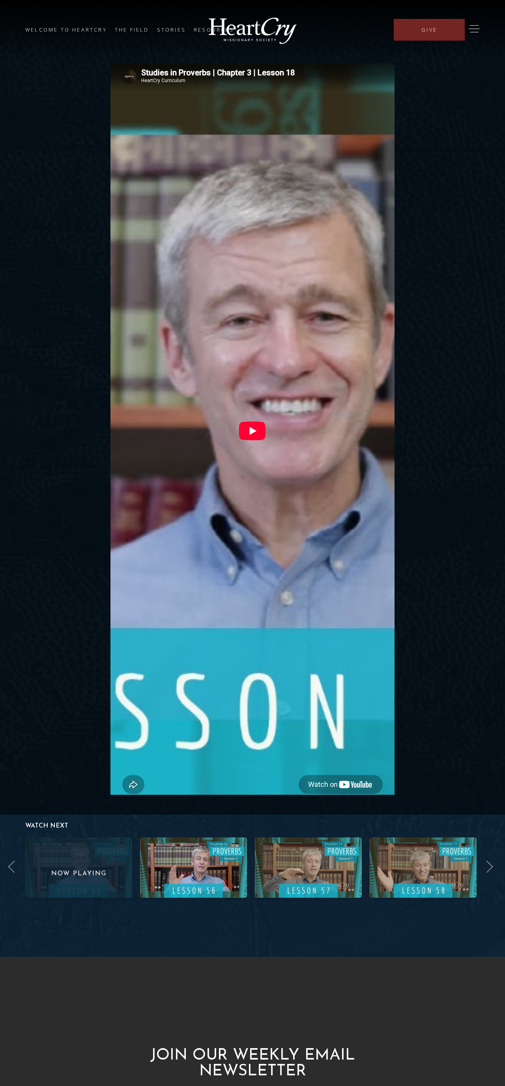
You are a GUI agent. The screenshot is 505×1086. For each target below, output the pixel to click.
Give (429, 29)
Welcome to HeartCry (66, 29)
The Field (132, 29)
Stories (171, 29)
